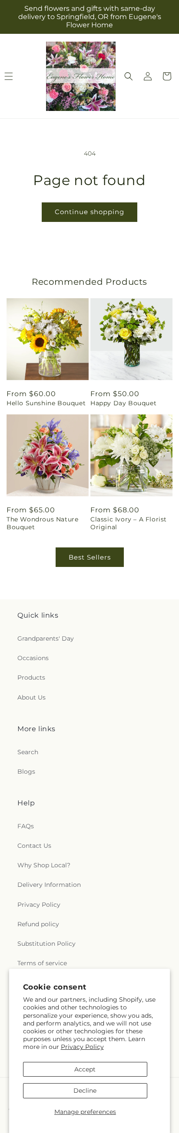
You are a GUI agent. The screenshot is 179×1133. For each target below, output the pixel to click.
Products (31, 677)
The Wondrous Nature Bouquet (42, 523)
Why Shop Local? (43, 865)
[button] (128, 76)
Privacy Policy (82, 1047)
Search (27, 752)
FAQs (25, 826)
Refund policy (38, 924)
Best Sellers (90, 557)
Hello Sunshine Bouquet (46, 403)
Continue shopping (89, 212)
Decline (84, 1090)
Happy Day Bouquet (123, 403)
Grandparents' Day (45, 638)
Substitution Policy (46, 943)
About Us (31, 697)
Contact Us (34, 846)
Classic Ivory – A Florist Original (128, 523)
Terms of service (42, 963)
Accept (85, 1069)
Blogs (26, 771)
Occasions (33, 658)
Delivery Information (49, 885)
